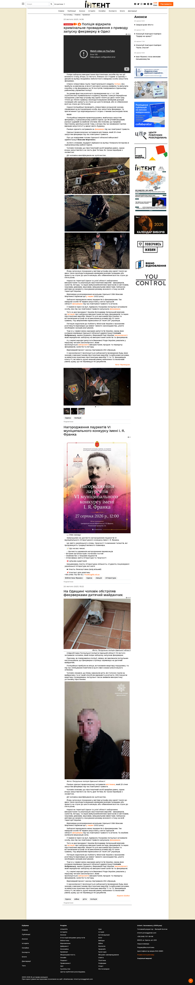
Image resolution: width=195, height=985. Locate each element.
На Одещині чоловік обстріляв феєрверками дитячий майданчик (93, 593)
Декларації (132, 11)
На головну (68, 15)
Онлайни (102, 11)
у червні (90, 296)
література (110, 578)
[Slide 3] (98, 406)
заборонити (83, 345)
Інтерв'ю (91, 11)
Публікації (71, 11)
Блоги (122, 11)
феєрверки (77, 304)
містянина (110, 784)
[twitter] (138, 4)
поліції (117, 84)
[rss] (151, 4)
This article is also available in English (114, 923)
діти (85, 899)
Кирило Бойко (123, 896)
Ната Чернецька (122, 365)
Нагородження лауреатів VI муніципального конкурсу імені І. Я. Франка (94, 430)
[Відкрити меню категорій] (23, 4)
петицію (71, 314)
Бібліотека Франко (74, 578)
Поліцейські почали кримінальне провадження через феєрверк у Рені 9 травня (96, 915)
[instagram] (141, 4)
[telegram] (148, 4)
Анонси (82, 11)
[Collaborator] (150, 114)
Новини (61, 11)
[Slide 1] (95, 406)
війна (76, 899)
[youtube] (145, 4)
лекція (99, 578)
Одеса (68, 418)
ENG (155, 5)
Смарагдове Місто (144, 25)
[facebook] (135, 4)
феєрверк (99, 129)
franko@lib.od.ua (92, 575)
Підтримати (166, 4)
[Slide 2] (97, 406)
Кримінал (86, 15)
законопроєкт (120, 335)
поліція (77, 418)
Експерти (113, 11)
